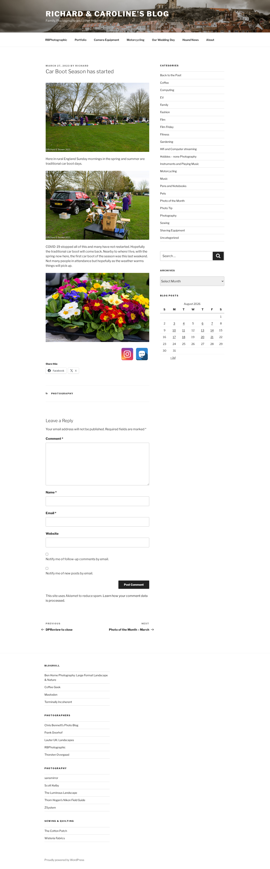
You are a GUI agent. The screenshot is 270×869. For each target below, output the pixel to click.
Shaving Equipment (172, 230)
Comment (54, 439)
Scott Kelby (51, 785)
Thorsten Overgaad (56, 754)
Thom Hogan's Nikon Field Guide (64, 800)
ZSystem (50, 807)
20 (202, 337)
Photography (62, 393)
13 (202, 330)
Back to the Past (170, 75)
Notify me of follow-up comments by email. (77, 559)
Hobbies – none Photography (178, 156)
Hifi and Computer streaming (178, 149)
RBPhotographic (56, 39)
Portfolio (80, 39)
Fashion (165, 112)
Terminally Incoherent (58, 702)
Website (52, 533)
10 (174, 330)
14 (212, 330)
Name (51, 492)
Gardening (166, 141)
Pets (163, 193)
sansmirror (51, 778)
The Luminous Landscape (60, 792)
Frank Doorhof (53, 732)
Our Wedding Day (163, 39)
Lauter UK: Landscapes (59, 740)
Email (51, 513)
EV (162, 97)
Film (162, 119)
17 (174, 337)
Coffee (164, 82)
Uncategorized (169, 237)
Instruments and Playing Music (179, 163)
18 (183, 337)
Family (164, 104)
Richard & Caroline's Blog (107, 13)
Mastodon (50, 694)
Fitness (164, 134)
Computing (167, 90)
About (210, 39)
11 (183, 330)
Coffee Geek (52, 687)
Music (164, 178)
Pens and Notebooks (173, 186)
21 (212, 337)
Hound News (190, 39)
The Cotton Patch (55, 830)
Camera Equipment (106, 39)
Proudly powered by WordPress (64, 859)
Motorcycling (135, 39)
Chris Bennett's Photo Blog (61, 725)
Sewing (164, 223)
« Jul (173, 357)
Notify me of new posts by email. (69, 573)
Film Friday (167, 127)
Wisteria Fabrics (54, 838)
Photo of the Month (172, 200)
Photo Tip (166, 208)
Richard (82, 65)
